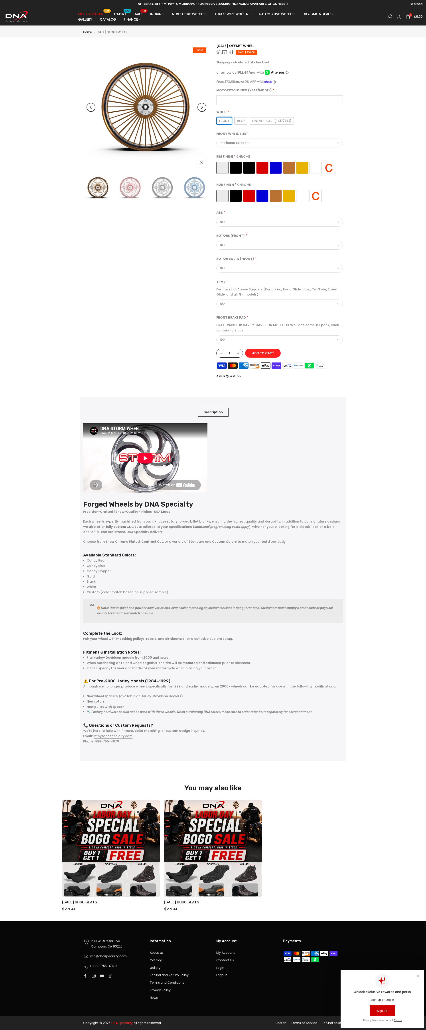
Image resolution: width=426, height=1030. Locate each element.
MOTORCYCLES (93, 13)
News (154, 997)
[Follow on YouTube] (102, 976)
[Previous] (91, 107)
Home (87, 32)
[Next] (201, 107)
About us (157, 952)
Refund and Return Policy (169, 975)
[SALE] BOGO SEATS (79, 902)
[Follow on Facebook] (85, 976)
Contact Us (225, 960)
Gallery (155, 967)
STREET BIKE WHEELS (188, 14)
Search (281, 1023)
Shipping (223, 62)
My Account (225, 952)
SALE (140, 13)
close (10, 4)
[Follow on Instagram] (94, 976)
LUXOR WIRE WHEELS (231, 14)
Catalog (156, 960)
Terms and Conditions (167, 982)
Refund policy (332, 1023)
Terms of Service (304, 1023)
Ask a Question (228, 376)
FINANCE (131, 19)
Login (220, 967)
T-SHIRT (121, 13)
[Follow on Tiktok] (110, 976)
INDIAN (156, 14)
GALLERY (85, 19)
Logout (221, 975)
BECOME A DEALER (318, 14)
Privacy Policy (160, 990)
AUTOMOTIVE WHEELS (276, 14)
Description (213, 412)
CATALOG (108, 19)
